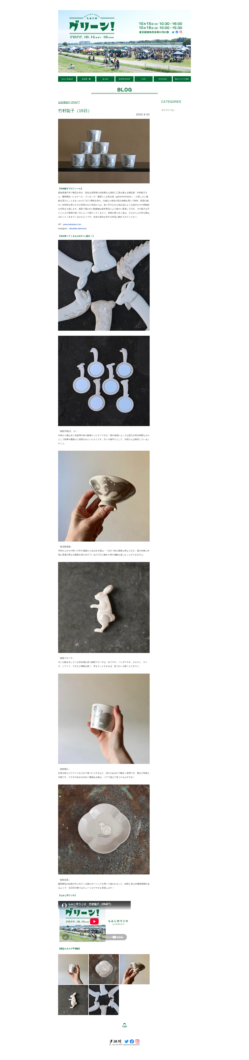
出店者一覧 (86, 79)
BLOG (105, 79)
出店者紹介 (64, 102)
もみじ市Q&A (67, 79)
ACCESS (162, 79)
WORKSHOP (124, 79)
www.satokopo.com (72, 224)
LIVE (143, 79)
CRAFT (75, 102)
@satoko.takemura (78, 228)
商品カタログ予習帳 (182, 79)
